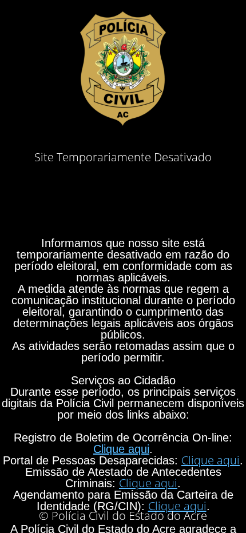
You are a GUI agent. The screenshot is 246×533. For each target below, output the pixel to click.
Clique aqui (121, 449)
